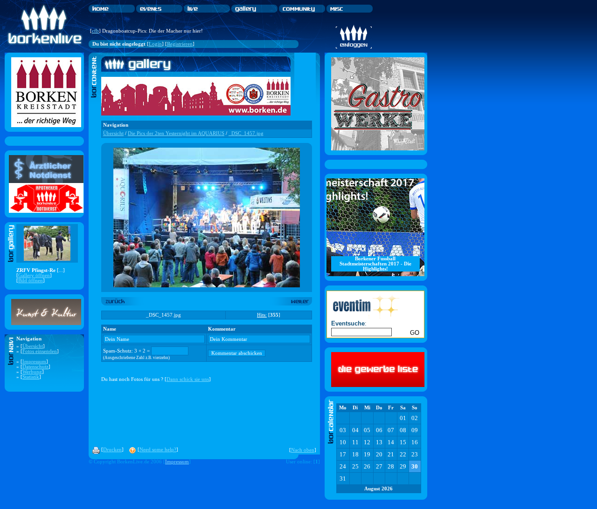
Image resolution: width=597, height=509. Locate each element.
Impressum (34, 361)
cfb (95, 31)
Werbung (32, 371)
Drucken (112, 449)
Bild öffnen (30, 280)
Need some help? (157, 449)
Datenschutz (35, 366)
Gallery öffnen (34, 275)
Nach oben (302, 450)
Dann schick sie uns (188, 379)
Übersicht (32, 346)
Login (155, 44)
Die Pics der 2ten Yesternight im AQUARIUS (176, 133)
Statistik (30, 377)
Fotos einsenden (39, 351)
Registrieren (180, 44)
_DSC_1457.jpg (246, 133)
